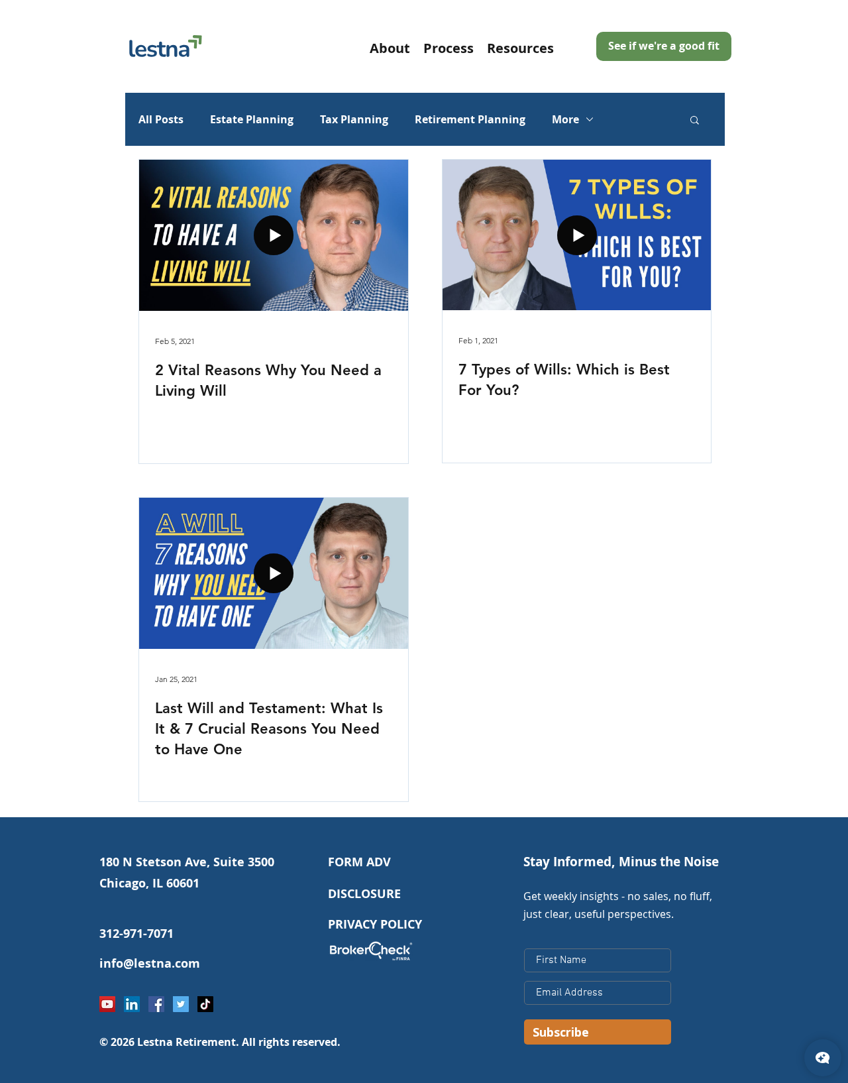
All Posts (161, 119)
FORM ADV (359, 862)
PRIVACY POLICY (375, 924)
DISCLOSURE (364, 893)
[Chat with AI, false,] (822, 1057)
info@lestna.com (149, 963)
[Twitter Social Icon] (181, 1004)
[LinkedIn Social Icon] (132, 1004)
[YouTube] (107, 1004)
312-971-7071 (136, 933)
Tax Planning (354, 119)
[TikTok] (205, 1004)
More (565, 119)
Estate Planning (251, 119)
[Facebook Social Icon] (156, 1004)
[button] (520, 47)
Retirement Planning (470, 119)
